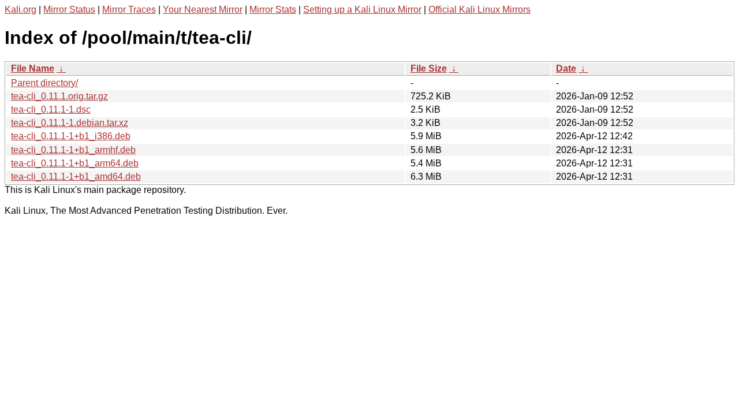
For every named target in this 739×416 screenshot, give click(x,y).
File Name (32, 68)
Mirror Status (69, 9)
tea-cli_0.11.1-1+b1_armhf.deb (73, 150)
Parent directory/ (44, 83)
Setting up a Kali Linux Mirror (362, 9)
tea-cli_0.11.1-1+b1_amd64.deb (76, 176)
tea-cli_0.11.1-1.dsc (51, 109)
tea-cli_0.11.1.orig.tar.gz (59, 96)
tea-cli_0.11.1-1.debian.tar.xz (69, 123)
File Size (428, 68)
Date (566, 68)
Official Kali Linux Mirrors (479, 9)
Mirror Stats (272, 9)
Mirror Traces (129, 9)
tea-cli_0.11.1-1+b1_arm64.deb (75, 163)
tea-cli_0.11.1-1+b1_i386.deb (70, 136)
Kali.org (20, 9)
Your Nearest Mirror (202, 9)
